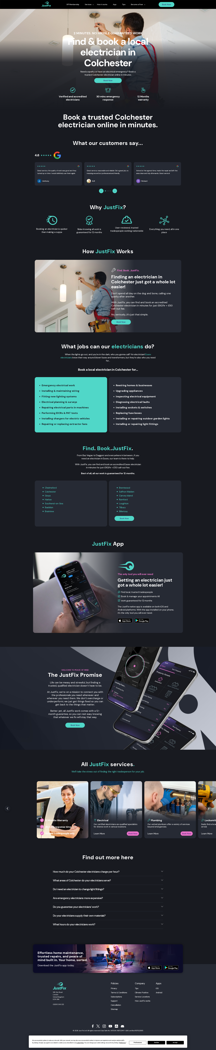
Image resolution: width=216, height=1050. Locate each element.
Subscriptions (116, 996)
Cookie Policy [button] (80, 1043)
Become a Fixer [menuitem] (137, 4)
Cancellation (116, 1005)
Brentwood (124, 487)
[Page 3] (108, 190)
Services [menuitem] (88, 4)
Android (159, 992)
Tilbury (122, 507)
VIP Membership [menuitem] (72, 4)
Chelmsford (50, 487)
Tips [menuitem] (123, 4)
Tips (136, 988)
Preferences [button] (122, 1043)
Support (114, 1001)
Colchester (50, 491)
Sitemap (114, 1009)
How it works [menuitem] (102, 4)
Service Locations (142, 996)
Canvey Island (126, 495)
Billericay (123, 511)
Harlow (48, 499)
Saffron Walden (126, 491)
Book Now (166, 4)
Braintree (49, 511)
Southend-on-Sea (54, 503)
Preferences (138, 1042)
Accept (175, 1042)
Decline (156, 1042)
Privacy (114, 988)
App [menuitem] (114, 4)
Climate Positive (141, 992)
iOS (157, 988)
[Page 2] (107, 190)
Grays (48, 495)
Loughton (123, 503)
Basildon (49, 507)
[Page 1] (105, 190)
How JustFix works (142, 1001)
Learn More (99, 833)
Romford (123, 499)
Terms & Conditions (119, 992)
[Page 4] (110, 190)
